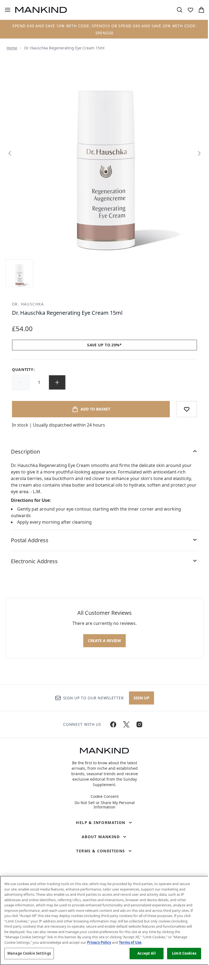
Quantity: (23, 369)
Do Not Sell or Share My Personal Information (105, 805)
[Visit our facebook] (113, 724)
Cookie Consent (105, 796)
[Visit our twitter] (126, 724)
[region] (104, 920)
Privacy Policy (99, 942)
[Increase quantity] (57, 382)
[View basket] (201, 10)
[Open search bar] (179, 10)
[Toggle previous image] (9, 153)
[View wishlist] (190, 10)
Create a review (104, 640)
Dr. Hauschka (28, 304)
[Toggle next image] (199, 153)
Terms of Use (130, 942)
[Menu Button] (5, 10)
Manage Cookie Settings (29, 953)
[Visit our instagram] (139, 724)
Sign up (141, 697)
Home (12, 47)
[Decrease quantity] (20, 382)
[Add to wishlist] (186, 409)
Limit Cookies (184, 953)
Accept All (146, 953)
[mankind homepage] (41, 10)
